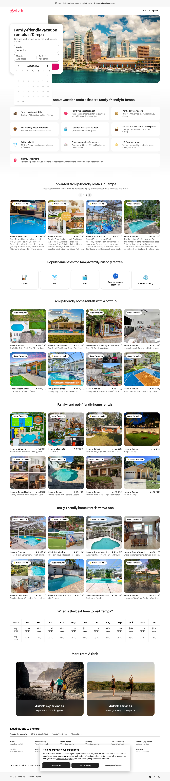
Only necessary (85, 765)
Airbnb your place (150, 10)
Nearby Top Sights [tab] (59, 734)
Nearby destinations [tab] (18, 734)
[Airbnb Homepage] (16, 10)
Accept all (56, 765)
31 (23, 102)
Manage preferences (113, 765)
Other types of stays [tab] (39, 734)
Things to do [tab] (76, 734)
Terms (38, 777)
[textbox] (25, 58)
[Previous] (80, 195)
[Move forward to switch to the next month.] (47, 66)
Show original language (105, 3)
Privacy (31, 777)
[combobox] (36, 49)
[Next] (90, 195)
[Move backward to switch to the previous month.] (18, 66)
